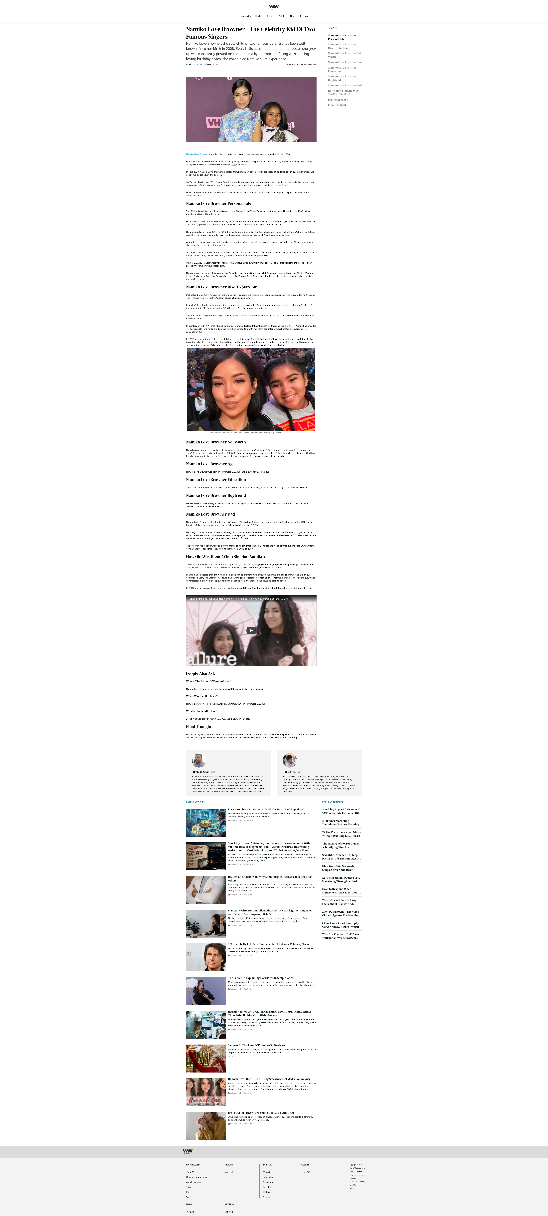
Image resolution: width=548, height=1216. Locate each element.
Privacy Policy (354, 1178)
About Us (353, 1185)
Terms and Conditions (357, 1181)
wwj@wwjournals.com (357, 1175)
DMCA (352, 1188)
